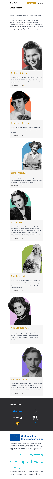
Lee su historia (17, 85)
